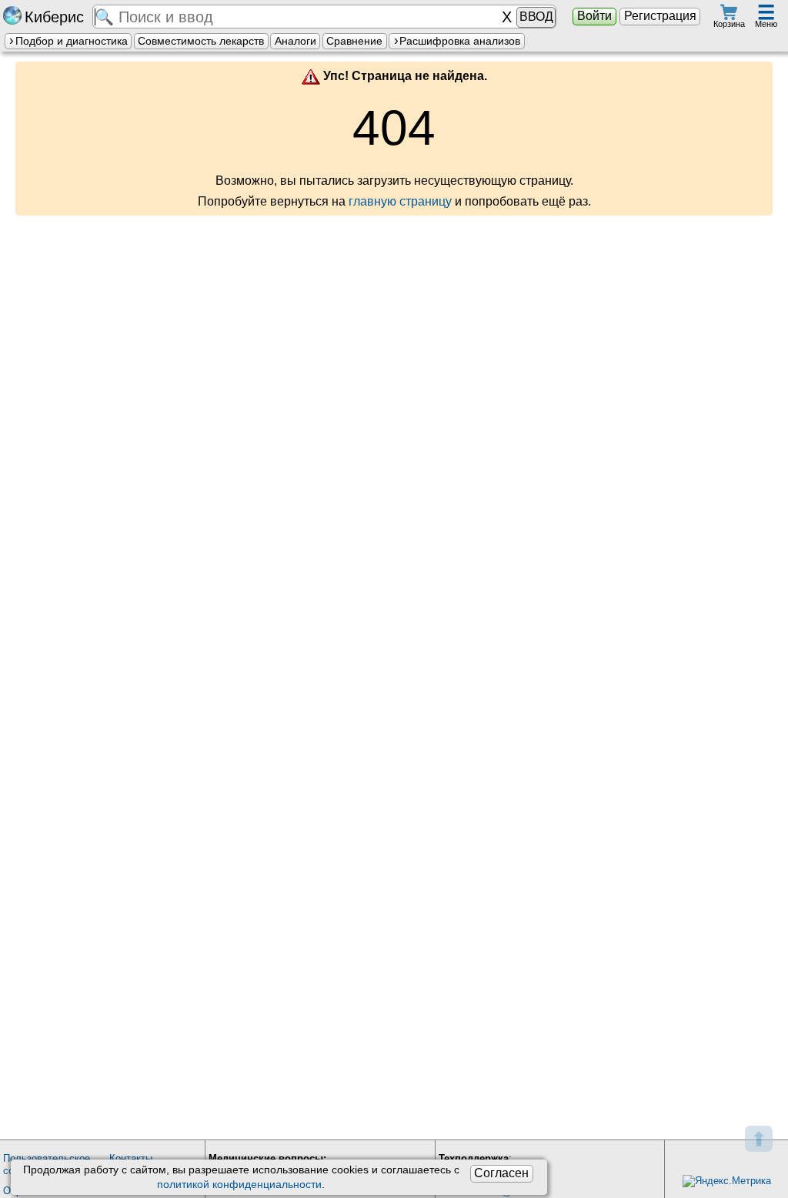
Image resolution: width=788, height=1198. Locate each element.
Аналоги (295, 41)
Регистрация (660, 15)
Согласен (501, 1173)
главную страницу (400, 201)
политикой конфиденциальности (239, 1184)
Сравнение (354, 41)
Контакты (130, 1158)
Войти (594, 15)
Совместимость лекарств (201, 41)
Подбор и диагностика (71, 41)
